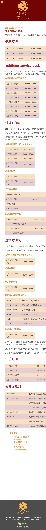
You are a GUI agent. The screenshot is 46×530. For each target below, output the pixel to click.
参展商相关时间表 (21, 442)
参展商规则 (18, 439)
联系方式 (19, 527)
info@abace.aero (35, 519)
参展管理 (11, 28)
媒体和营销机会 (20, 444)
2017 (6, 28)
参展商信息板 (19, 447)
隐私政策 (26, 527)
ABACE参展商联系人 (21, 437)
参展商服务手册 (20, 449)
